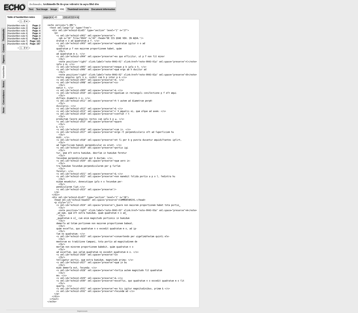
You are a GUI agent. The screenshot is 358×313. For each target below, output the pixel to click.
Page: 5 (36, 38)
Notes (3, 84)
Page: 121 (35, 41)
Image (54, 9)
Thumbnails (3, 35)
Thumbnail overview (78, 9)
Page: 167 (35, 43)
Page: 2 (36, 25)
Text (31, 9)
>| (78, 17)
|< (50, 17)
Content (3, 48)
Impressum (82, 311)
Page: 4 (36, 30)
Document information (103, 9)
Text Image (42, 9)
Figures (3, 59)
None (3, 110)
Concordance (3, 97)
